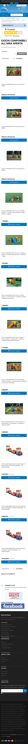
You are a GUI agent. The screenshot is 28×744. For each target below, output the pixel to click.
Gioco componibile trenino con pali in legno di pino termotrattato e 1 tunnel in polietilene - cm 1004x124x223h (14, 508)
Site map (3, 661)
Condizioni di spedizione (6, 644)
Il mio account (4, 671)
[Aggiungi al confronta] (26, 63)
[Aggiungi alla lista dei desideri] (26, 61)
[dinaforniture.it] (4, 10)
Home (2, 18)
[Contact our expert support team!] (5, 5)
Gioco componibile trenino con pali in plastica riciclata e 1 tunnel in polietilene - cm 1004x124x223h (13, 550)
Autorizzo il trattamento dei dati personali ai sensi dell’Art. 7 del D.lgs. (14, 693)
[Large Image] (14, 740)
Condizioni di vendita (6, 647)
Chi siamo (3, 642)
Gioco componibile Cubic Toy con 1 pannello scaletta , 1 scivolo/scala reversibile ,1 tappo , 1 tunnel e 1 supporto (14, 212)
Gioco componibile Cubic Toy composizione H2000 (13, 85)
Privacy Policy (4, 645)
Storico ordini (4, 673)
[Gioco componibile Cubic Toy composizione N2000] (14, 155)
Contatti (3, 657)
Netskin (8, 736)
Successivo (19, 58)
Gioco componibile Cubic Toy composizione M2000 (13, 127)
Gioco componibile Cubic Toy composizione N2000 (13, 169)
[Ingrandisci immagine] (26, 65)
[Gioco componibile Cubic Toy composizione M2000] (14, 113)
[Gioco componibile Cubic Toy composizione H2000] (14, 71)
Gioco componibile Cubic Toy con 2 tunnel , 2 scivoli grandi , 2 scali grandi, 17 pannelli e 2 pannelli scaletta (13, 423)
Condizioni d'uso (5, 659)
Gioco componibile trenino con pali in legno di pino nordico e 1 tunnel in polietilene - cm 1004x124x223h (13, 465)
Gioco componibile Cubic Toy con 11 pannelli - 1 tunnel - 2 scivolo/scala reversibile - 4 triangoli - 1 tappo (14, 254)
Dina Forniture (13, 734)
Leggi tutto (16, 3)
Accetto (11, 3)
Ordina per (4, 51)
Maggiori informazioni (8, 94)
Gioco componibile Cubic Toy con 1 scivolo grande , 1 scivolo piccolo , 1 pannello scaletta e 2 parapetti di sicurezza (14, 297)
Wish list (3, 675)
